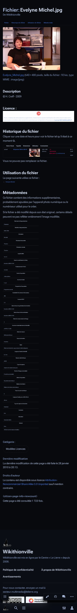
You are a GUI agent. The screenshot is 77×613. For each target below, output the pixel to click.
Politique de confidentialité (18, 569)
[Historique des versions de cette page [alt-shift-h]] (55, 596)
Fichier (6, 23)
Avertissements (12, 576)
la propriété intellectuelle (62, 120)
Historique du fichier (18, 23)
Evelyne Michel (10, 182)
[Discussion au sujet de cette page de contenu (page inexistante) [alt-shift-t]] (64, 596)
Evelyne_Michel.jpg (13, 75)
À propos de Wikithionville (56, 569)
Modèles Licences (15, 448)
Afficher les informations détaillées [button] (11, 429)
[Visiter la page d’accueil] (5, 608)
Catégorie (8, 441)
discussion (53, 153)
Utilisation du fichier (34, 23)
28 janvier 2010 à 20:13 (20, 149)
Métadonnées (48, 23)
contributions (60, 153)
